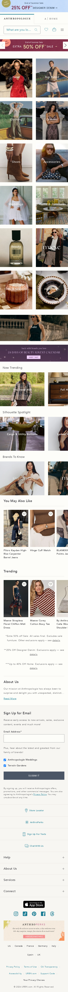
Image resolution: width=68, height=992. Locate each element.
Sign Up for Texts (36, 834)
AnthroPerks (36, 822)
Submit (34, 775)
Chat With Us (36, 846)
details (56, 640)
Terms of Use (30, 967)
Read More (10, 698)
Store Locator (36, 810)
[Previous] (3, 45)
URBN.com (31, 973)
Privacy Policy (40, 794)
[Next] (64, 45)
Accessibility (15, 973)
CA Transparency (49, 967)
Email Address (12, 731)
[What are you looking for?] (36, 30)
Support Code (48, 973)
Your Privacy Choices (34, 980)
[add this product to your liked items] (24, 514)
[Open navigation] (62, 30)
